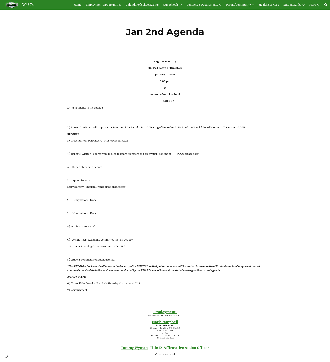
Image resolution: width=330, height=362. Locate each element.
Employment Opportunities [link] (103, 4)
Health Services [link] (269, 4)
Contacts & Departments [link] (202, 4)
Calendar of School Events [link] (142, 4)
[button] (326, 5)
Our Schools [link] (171, 4)
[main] (165, 31)
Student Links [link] (292, 4)
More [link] (312, 4)
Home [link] (77, 4)
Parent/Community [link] (238, 4)
